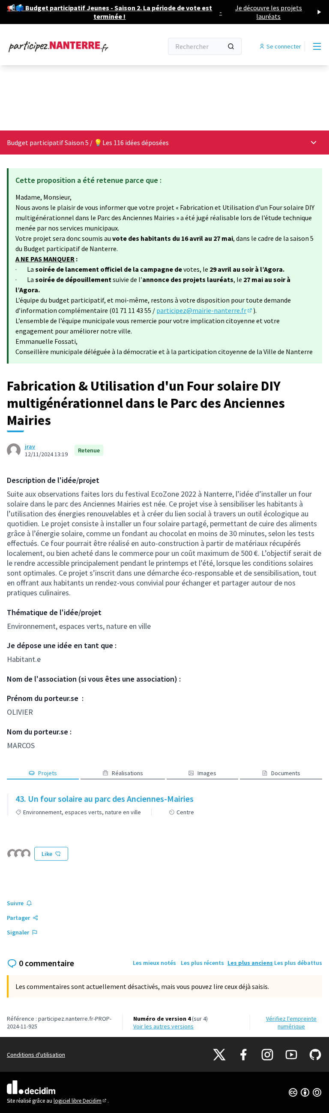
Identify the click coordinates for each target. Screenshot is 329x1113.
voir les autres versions (163, 1026)
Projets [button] (47, 773)
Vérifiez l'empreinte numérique (291, 1022)
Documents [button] (285, 773)
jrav (30, 446)
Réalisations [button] (127, 773)
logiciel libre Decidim (81, 1100)
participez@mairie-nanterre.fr (204, 310)
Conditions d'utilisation (36, 1054)
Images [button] (206, 773)
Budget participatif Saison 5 (48, 142)
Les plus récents (202, 963)
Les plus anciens (250, 963)
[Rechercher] (231, 46)
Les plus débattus (298, 963)
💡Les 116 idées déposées (131, 142)
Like (47, 854)
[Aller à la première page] (64, 46)
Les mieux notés (154, 963)
